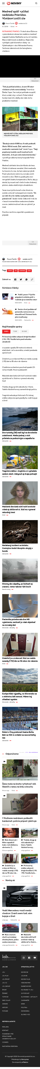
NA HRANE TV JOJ (27, 990)
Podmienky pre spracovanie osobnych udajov (9, 1036)
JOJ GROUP (6, 986)
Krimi (23, 1004)
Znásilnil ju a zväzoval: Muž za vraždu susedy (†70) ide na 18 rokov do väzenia (19, 360)
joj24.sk (24, 976)
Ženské (4, 993)
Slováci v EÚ (25, 1014)
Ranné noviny (26, 986)
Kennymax (25, 1059)
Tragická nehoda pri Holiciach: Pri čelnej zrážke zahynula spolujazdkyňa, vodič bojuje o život (19, 397)
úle (16, 270)
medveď (22, 270)
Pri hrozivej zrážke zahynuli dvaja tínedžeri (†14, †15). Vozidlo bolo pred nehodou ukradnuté (19, 339)
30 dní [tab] (24, 331)
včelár (10, 270)
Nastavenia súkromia (10, 1046)
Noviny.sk (24, 972)
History (5, 1007)
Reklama (5, 1027)
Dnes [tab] (6, 331)
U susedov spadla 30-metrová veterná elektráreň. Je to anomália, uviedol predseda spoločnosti (19, 350)
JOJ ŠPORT (6, 979)
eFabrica (25, 1062)
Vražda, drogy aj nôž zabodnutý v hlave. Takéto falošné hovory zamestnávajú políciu (19, 388)
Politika (24, 1007)
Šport (4, 990)
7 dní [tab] (15, 331)
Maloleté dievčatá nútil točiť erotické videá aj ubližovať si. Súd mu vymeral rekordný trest (19, 378)
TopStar (5, 997)
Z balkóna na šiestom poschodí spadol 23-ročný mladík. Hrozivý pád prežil (18, 368)
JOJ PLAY (5, 976)
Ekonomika (25, 1011)
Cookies (5, 1042)
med (29, 270)
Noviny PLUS (25, 979)
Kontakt (5, 1030)
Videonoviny (25, 983)
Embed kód (35, 81)
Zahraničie (25, 1000)
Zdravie (5, 1004)
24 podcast (25, 993)
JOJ (3, 972)
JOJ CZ (4, 983)
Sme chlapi (6, 1000)
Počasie (5, 1011)
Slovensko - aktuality (29, 997)
